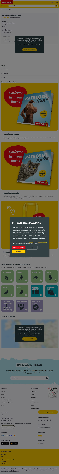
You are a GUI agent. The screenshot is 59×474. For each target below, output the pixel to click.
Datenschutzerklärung (42, 242)
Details (32, 247)
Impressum (31, 242)
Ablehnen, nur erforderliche (18, 247)
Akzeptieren (18, 251)
